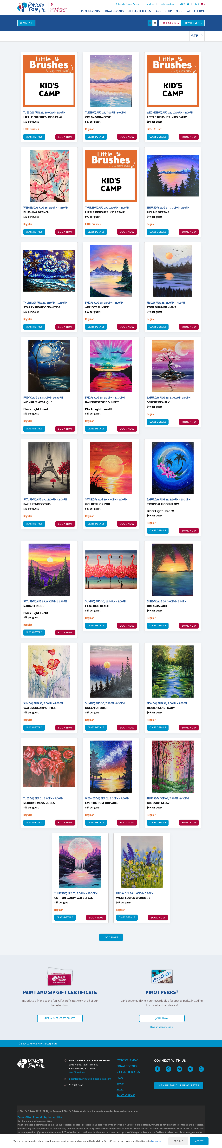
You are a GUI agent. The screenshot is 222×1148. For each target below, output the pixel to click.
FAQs (158, 11)
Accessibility (55, 1117)
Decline (178, 1141)
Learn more (156, 1141)
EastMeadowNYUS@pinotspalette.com (90, 1078)
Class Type (26, 22)
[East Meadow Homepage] (31, 7)
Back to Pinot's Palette (128, 4)
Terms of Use (24, 1117)
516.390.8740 (76, 1085)
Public (170, 22)
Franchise (149, 4)
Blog (179, 11)
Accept (199, 1141)
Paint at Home (195, 11)
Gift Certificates (139, 11)
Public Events (90, 11)
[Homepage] (40, 1063)
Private (193, 22)
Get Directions (77, 1072)
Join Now (161, 1018)
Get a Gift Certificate (60, 1018)
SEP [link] (195, 36)
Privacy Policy (40, 1117)
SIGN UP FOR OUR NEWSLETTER (178, 1085)
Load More (111, 937)
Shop (168, 11)
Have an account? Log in (161, 1027)
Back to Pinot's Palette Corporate (39, 1043)
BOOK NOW (65, 136)
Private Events (114, 11)
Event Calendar (128, 1060)
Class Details (34, 136)
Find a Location (166, 4)
